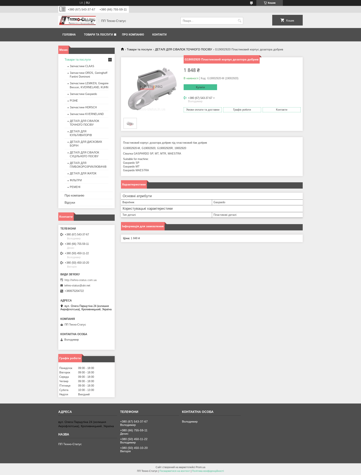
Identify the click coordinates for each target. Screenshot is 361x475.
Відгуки (70, 202)
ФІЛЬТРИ (76, 180)
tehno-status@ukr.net (77, 285)
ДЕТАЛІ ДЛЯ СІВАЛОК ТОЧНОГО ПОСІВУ (183, 49)
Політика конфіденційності (208, 471)
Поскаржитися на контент (174, 471)
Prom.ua (200, 467)
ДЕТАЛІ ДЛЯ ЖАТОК (83, 173)
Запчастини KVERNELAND (87, 114)
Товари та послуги (98, 34)
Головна (69, 34)
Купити (200, 87)
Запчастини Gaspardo (83, 94)
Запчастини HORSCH (83, 107)
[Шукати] (239, 20)
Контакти (159, 34)
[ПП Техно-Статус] (77, 21)
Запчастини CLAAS (82, 66)
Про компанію (133, 34)
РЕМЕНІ (75, 187)
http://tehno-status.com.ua (81, 280)
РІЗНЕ (74, 100)
